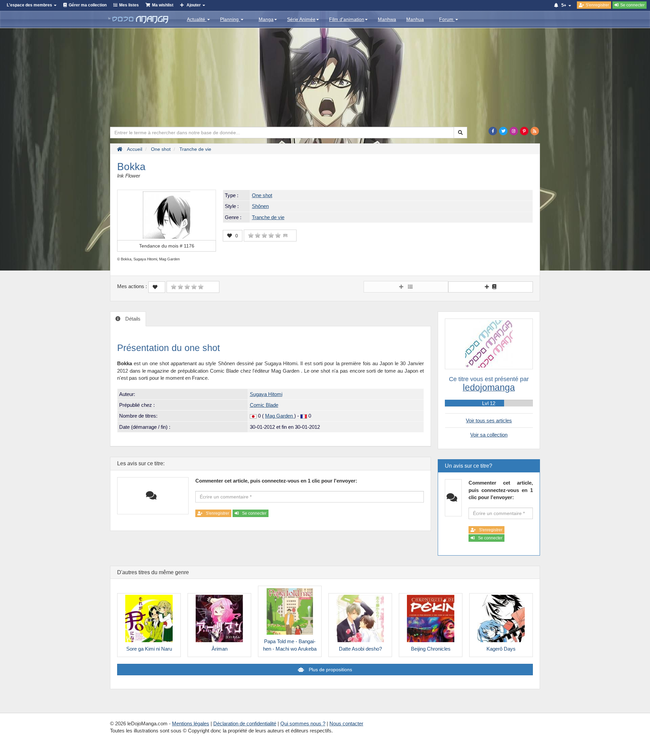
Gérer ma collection (88, 5)
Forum (447, 19)
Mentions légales (190, 723)
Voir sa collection (488, 435)
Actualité (197, 19)
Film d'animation (346, 19)
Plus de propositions (329, 669)
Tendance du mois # (166, 246)
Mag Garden (279, 416)
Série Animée (301, 19)
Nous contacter (346, 723)
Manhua (415, 19)
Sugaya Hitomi (266, 394)
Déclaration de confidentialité (244, 723)
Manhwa (387, 19)
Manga (266, 19)
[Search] (460, 132)
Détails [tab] (132, 319)
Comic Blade (264, 405)
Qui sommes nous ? (302, 723)
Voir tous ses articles (489, 420)
